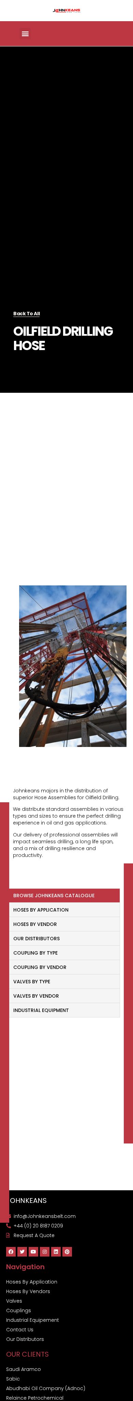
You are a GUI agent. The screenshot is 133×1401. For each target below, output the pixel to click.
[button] (25, 33)
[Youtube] (33, 1252)
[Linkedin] (56, 1252)
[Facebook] (11, 1252)
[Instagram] (44, 1252)
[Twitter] (22, 1252)
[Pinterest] (67, 1252)
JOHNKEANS (26, 1200)
